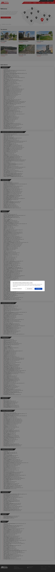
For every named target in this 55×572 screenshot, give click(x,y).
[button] (17, 288)
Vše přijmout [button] (38, 288)
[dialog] (27, 286)
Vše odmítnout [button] (29, 288)
